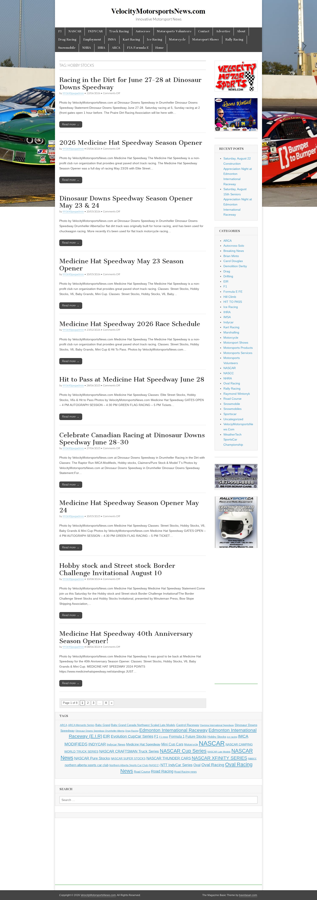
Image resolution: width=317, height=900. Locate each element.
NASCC (228, 373)
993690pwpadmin (73, 93)
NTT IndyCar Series (176, 765)
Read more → (70, 124)
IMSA (112, 39)
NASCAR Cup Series (183, 751)
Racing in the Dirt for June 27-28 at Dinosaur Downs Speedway (130, 83)
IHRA (101, 48)
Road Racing (162, 771)
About (241, 31)
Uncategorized (233, 419)
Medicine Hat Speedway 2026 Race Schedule (129, 324)
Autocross (143, 31)
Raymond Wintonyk (236, 393)
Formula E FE (232, 291)
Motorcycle (177, 39)
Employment (92, 39)
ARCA (116, 48)
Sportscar (230, 414)
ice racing (232, 737)
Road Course (232, 398)
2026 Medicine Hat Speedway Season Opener (130, 143)
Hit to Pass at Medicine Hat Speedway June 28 (131, 379)
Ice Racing (154, 39)
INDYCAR (95, 31)
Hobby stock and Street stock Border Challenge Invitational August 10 (117, 569)
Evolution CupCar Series (132, 736)
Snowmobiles (232, 409)
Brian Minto (231, 256)
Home (159, 48)
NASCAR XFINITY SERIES (219, 758)
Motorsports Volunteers (174, 31)
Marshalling (231, 332)
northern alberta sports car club (86, 765)
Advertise (223, 31)
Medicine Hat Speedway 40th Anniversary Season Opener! (126, 637)
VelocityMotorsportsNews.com (98, 895)
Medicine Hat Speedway (143, 744)
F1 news (163, 737)
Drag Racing (67, 39)
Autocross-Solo (233, 245)
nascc (252, 758)
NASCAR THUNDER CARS (168, 758)
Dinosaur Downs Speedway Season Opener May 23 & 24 (126, 202)
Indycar (228, 322)
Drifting (228, 276)
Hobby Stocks (216, 736)
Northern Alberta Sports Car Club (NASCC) (134, 765)
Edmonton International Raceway (173, 730)
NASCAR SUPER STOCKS (128, 758)
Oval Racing (231, 383)
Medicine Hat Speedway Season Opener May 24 (129, 506)
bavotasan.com (248, 895)
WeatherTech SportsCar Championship (233, 439)
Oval (197, 765)
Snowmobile (66, 48)
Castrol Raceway (187, 725)
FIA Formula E (138, 48)
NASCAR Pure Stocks (92, 758)
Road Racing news (185, 771)
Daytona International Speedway (217, 725)
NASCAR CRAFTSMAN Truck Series (129, 751)
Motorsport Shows (205, 39)
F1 (60, 31)
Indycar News (116, 744)
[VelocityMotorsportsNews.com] (158, 8)
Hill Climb (229, 296)
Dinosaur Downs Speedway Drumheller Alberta (99, 730)
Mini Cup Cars (172, 744)
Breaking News (233, 251)
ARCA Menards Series (81, 725)
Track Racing (119, 31)
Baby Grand (102, 725)
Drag (226, 271)
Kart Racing (131, 39)
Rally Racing (234, 39)
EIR (225, 281)
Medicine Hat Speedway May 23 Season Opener (121, 264)
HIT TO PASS (232, 301)
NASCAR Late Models (219, 751)
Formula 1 (177, 736)
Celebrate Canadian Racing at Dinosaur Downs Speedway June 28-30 (132, 438)
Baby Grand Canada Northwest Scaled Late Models (143, 725)
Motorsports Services (237, 353)
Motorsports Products (238, 347)
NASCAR (74, 31)
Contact (203, 31)
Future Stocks (196, 736)
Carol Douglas (233, 261)
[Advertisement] (236, 619)
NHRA (86, 48)
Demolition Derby (235, 266)
